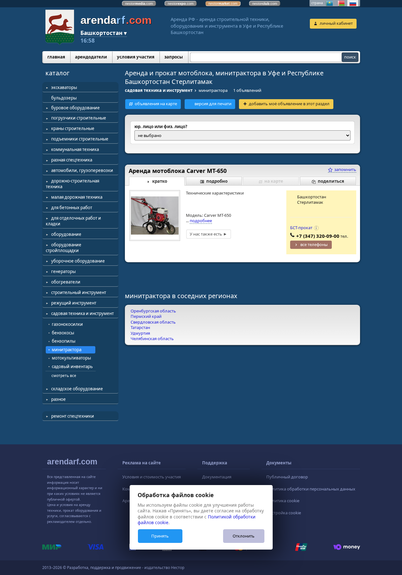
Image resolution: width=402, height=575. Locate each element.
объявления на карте (156, 103)
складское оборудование (77, 389)
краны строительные (72, 128)
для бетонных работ (71, 207)
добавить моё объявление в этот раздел (289, 103)
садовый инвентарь (72, 366)
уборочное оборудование (78, 261)
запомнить (344, 169)
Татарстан (140, 327)
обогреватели (65, 282)
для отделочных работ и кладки (73, 221)
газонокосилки (67, 324)
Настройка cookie (283, 513)
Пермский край (146, 316)
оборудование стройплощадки (63, 247)
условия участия (135, 57)
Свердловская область (153, 322)
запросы (173, 57)
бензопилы (63, 341)
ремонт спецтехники (72, 416)
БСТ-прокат (301, 227)
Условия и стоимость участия (151, 477)
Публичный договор (287, 477)
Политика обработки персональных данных (310, 489)
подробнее (201, 220)
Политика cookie (282, 500)
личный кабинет (336, 23)
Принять (160, 536)
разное (58, 399)
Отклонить (244, 536)
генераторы (63, 271)
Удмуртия (140, 333)
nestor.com (139, 3)
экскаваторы (64, 87)
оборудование (66, 234)
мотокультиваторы (71, 358)
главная (56, 57)
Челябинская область (152, 338)
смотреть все (63, 375)
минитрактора (66, 350)
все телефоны (314, 244)
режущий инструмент (73, 303)
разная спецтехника (71, 160)
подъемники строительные (79, 139)
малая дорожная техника (76, 197)
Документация (216, 477)
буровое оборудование (75, 108)
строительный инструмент (78, 292)
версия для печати (212, 103)
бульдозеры (64, 98)
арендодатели (91, 57)
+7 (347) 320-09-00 (317, 236)
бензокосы (63, 333)
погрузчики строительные (78, 118)
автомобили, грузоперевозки (82, 170)
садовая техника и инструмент (82, 313)
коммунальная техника (75, 149)
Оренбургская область (153, 311)
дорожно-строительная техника (72, 183)
